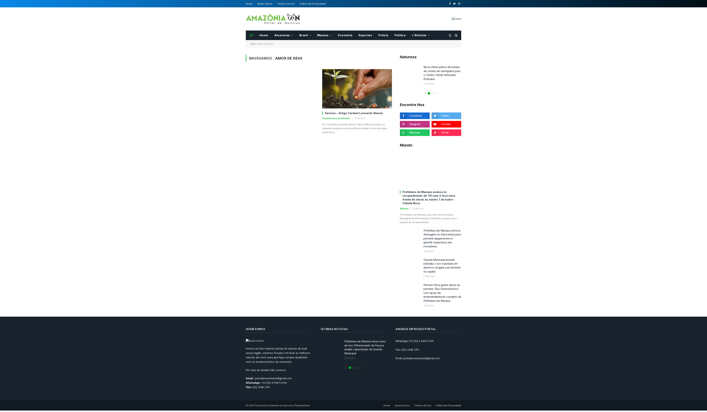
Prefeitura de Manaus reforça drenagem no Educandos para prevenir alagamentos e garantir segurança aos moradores (442, 238)
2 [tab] (429, 93)
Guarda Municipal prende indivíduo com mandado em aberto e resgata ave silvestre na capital (442, 265)
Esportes (365, 35)
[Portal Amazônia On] (273, 19)
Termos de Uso (286, 3)
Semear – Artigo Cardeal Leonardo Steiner (354, 113)
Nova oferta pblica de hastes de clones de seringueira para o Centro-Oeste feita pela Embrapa (441, 72)
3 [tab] (432, 93)
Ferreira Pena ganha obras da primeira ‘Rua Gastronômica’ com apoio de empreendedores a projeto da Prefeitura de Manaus (442, 292)
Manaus (323, 35)
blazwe (275, 405)
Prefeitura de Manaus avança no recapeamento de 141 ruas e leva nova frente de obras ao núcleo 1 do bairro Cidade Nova (428, 197)
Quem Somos (264, 3)
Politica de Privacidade (313, 3)
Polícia (383, 35)
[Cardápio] (251, 35)
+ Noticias (419, 35)
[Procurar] (456, 35)
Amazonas (282, 35)
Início (253, 43)
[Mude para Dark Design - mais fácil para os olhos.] (450, 35)
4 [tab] (436, 93)
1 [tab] (425, 93)
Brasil (303, 35)
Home (249, 3)
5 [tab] (360, 367)
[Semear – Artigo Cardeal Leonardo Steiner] (357, 88)
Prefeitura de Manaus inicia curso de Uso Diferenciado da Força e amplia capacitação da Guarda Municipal (365, 347)
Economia (345, 35)
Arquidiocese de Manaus (336, 118)
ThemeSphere (302, 405)
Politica (400, 35)
